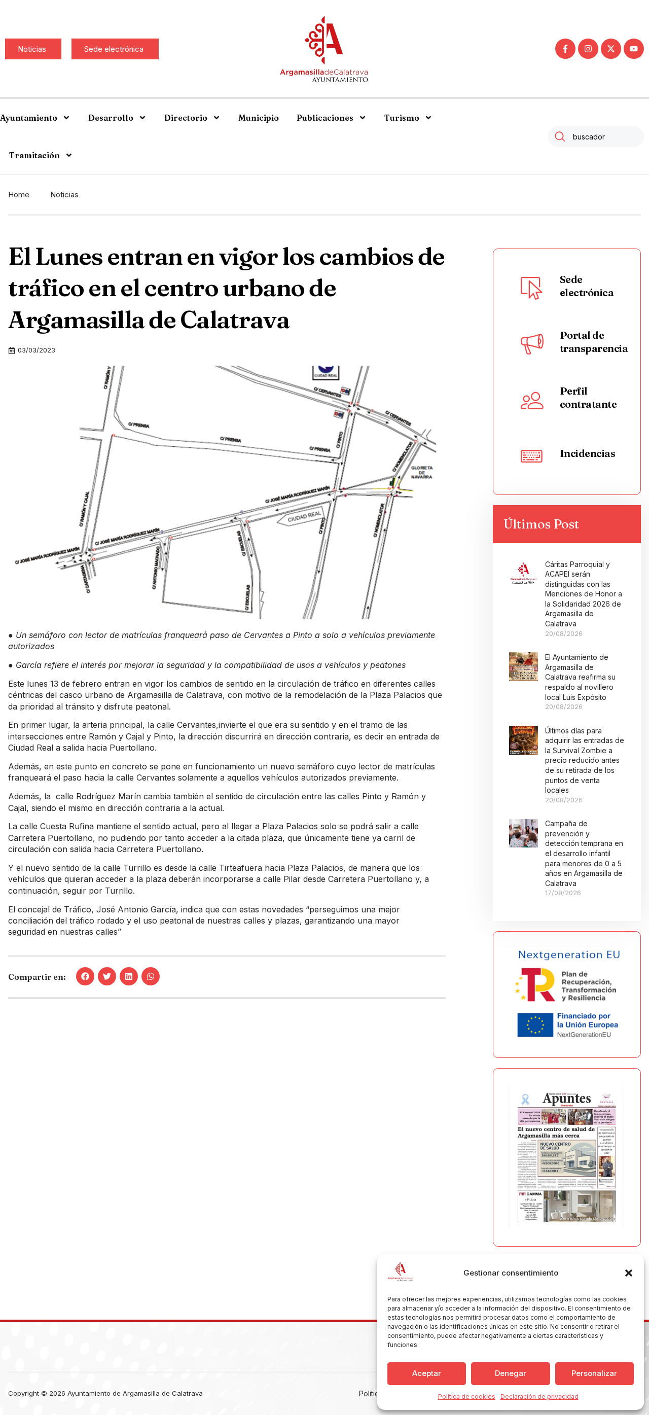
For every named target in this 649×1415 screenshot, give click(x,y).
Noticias (64, 194)
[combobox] (596, 136)
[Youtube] (634, 49)
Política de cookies (466, 1396)
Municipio (258, 118)
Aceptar (426, 1373)
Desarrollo (110, 118)
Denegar (510, 1373)
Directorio (185, 118)
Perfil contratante (588, 397)
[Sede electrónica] (532, 288)
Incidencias (588, 453)
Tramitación (34, 155)
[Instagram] (588, 49)
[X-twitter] (611, 49)
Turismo (401, 118)
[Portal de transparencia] (532, 344)
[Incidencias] (532, 455)
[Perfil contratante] (532, 399)
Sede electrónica (587, 286)
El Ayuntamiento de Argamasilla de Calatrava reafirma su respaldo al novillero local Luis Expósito (580, 677)
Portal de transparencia (594, 342)
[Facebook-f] (565, 49)
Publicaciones (325, 118)
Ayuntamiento (28, 118)
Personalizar (594, 1373)
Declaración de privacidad (539, 1396)
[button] (629, 1273)
